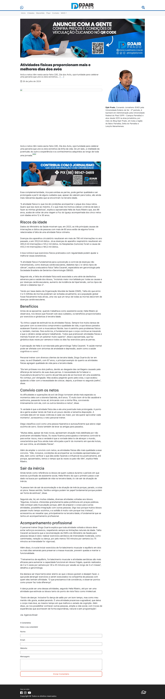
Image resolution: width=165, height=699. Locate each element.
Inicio (23, 13)
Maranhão (40, 13)
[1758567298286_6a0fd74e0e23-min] (61, 175)
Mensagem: (25, 656)
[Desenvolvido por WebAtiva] (143, 692)
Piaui (48, 13)
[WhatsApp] (21, 7)
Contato (55, 13)
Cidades (30, 13)
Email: (22, 640)
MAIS (63, 13)
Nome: (23, 631)
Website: (23, 648)
